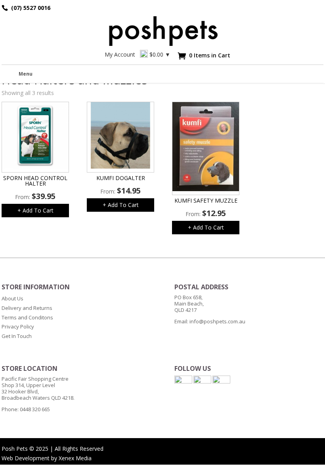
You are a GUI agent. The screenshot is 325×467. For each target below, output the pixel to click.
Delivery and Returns (27, 307)
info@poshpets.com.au (217, 321)
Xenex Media (75, 458)
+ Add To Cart (35, 210)
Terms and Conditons (27, 317)
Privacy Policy (18, 326)
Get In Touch (17, 336)
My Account (120, 54)
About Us (12, 298)
